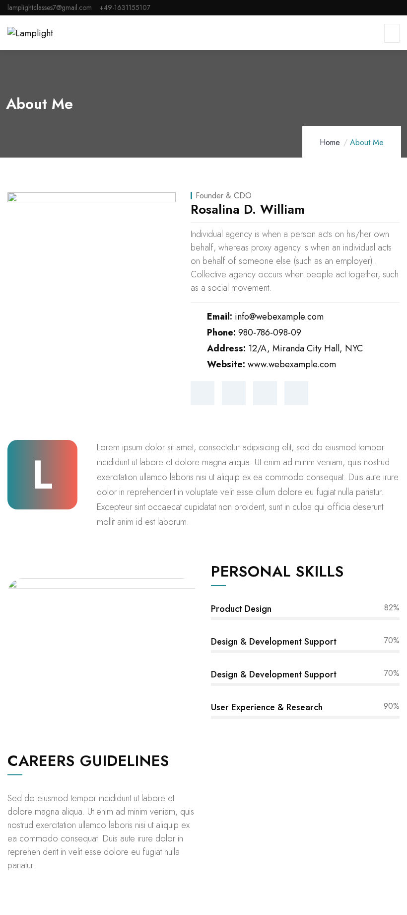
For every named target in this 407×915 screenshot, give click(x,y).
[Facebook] (234, 393)
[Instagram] (265, 393)
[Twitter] (202, 393)
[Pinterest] (296, 393)
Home (330, 142)
